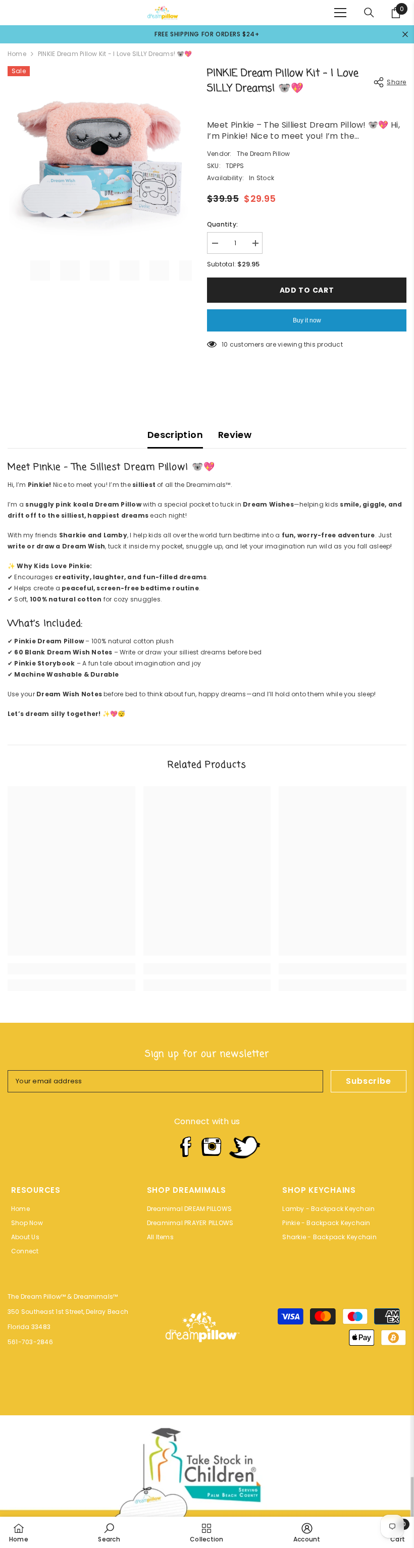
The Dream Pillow (263, 153)
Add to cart (307, 290)
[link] (71, 968)
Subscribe (368, 1081)
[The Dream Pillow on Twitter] (244, 1147)
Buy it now (307, 320)
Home (17, 53)
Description (175, 434)
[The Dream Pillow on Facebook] (184, 1147)
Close (405, 34)
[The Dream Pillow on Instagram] (211, 1147)
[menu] (340, 13)
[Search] (369, 13)
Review (234, 434)
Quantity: (222, 224)
